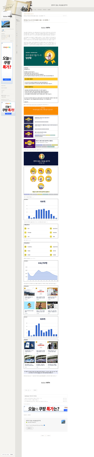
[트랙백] (25, 415)
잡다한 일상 (4, 37)
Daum (3, 100)
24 (16, 45)
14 (16, 35)
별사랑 (2, 99)
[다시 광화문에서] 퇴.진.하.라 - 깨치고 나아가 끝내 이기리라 (35, 401)
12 (16, 33)
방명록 (49, 9)
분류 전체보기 (5, 35)
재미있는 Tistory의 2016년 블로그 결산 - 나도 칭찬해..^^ (34, 15)
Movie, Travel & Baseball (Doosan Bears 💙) (35, 425)
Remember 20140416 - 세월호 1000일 (30, 399)
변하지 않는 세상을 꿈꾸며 (59, 5)
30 (16, 51)
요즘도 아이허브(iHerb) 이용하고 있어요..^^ (32, 398)
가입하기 (8, 95)
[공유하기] (28, 390)
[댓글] (29, 415)
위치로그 (44, 9)
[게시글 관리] (30, 390)
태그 (35, 9)
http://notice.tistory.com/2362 (35, 104)
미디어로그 (40, 9)
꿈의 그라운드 (5, 36)
